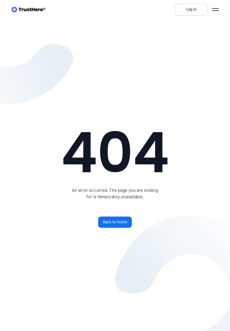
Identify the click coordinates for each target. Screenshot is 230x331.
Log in (191, 9)
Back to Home (115, 222)
